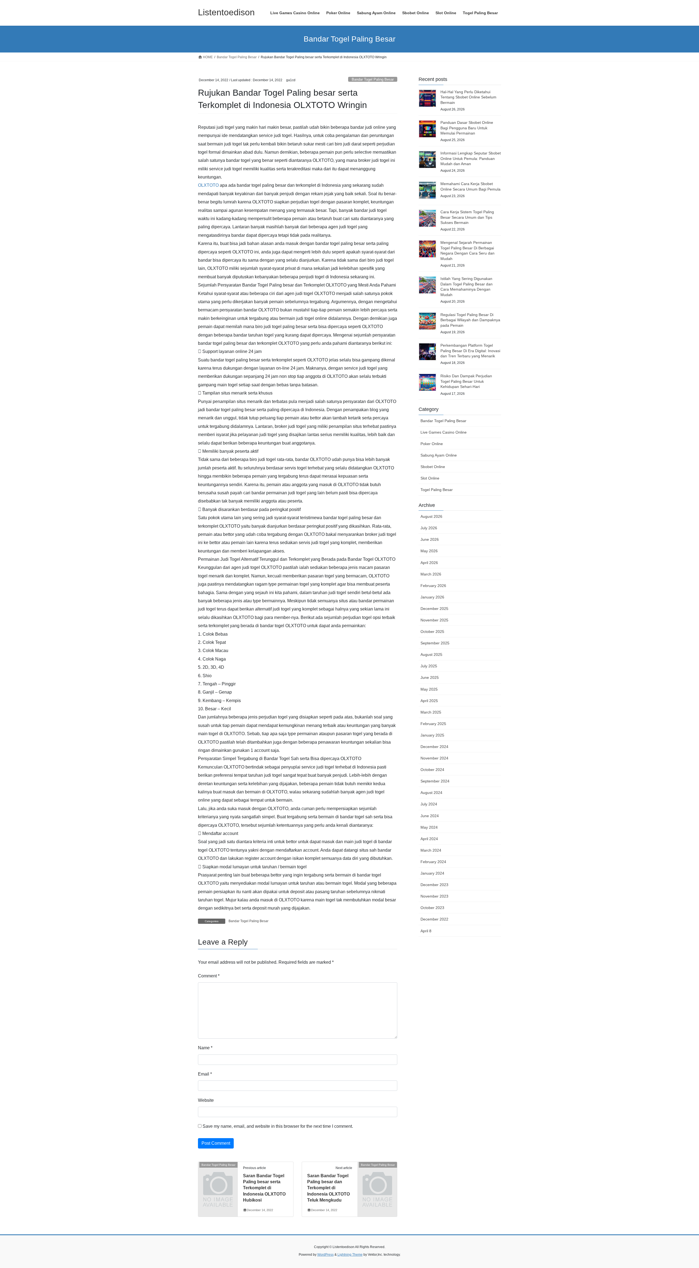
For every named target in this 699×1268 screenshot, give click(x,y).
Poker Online (431, 444)
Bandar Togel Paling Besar (373, 79)
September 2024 (434, 781)
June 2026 (429, 539)
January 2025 (432, 735)
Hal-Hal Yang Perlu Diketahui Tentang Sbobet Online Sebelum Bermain (468, 97)
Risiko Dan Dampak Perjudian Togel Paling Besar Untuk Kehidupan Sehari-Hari (466, 381)
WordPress (325, 1255)
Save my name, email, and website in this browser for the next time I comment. (278, 1126)
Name (205, 1047)
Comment (209, 976)
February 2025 (433, 723)
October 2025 (432, 631)
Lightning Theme (350, 1255)
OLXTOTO (208, 185)
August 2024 (431, 792)
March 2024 (430, 850)
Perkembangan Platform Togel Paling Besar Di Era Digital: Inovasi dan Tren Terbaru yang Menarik (470, 350)
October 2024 (432, 769)
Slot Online (429, 478)
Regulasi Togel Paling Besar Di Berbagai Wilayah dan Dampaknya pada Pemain (470, 320)
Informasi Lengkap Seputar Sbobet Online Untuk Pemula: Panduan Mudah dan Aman (470, 158)
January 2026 (432, 597)
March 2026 (430, 574)
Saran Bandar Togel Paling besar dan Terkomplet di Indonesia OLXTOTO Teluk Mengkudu (328, 1188)
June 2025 (429, 677)
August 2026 (431, 516)
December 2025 (434, 608)
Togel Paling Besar (436, 489)
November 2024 (434, 758)
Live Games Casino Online (443, 432)
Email (205, 1074)
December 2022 (434, 919)
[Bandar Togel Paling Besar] (218, 1173)
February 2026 (433, 585)
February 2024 (433, 862)
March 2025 (430, 712)
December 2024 (434, 746)
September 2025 (434, 643)
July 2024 (428, 804)
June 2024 (429, 816)
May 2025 (429, 689)
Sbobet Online (432, 466)
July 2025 (428, 666)
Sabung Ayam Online (438, 455)
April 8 (425, 931)
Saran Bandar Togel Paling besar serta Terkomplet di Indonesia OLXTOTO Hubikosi (264, 1188)
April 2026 (429, 562)
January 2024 (432, 873)
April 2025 (429, 701)
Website (206, 1100)
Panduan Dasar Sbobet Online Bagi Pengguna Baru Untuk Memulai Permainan (466, 127)
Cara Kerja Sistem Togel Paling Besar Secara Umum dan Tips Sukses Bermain (467, 217)
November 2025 (434, 620)
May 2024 (429, 827)
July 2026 (428, 528)
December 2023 (434, 885)
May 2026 (429, 551)
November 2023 (434, 896)
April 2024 (429, 839)
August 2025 (431, 654)
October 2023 (432, 907)
